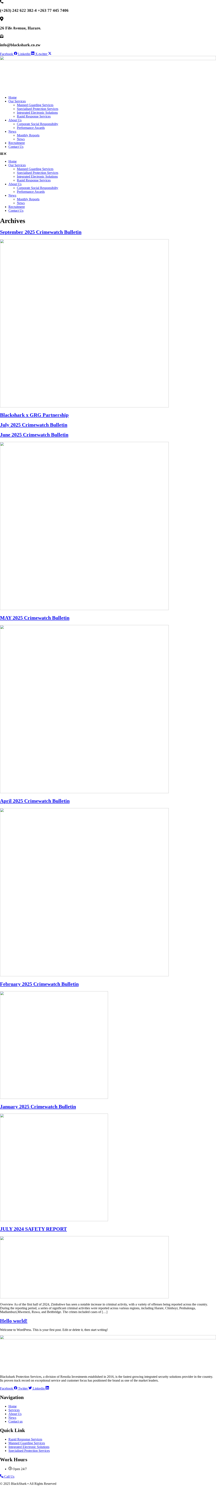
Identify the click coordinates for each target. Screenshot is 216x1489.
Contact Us (15, 146)
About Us (15, 120)
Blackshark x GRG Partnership (34, 415)
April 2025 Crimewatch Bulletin (35, 801)
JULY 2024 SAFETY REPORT (33, 1229)
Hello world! (13, 1321)
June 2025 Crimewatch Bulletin (34, 434)
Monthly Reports (28, 135)
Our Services (17, 101)
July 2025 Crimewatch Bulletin (33, 425)
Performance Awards (31, 127)
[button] (108, 154)
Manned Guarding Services (35, 105)
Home (12, 97)
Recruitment (16, 143)
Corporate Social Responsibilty (37, 124)
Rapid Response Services (34, 116)
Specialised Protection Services (37, 109)
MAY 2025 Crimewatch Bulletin (34, 618)
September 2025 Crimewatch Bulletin (40, 232)
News (12, 131)
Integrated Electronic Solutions (37, 112)
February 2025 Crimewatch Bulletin (39, 984)
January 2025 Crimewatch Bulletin (38, 1106)
